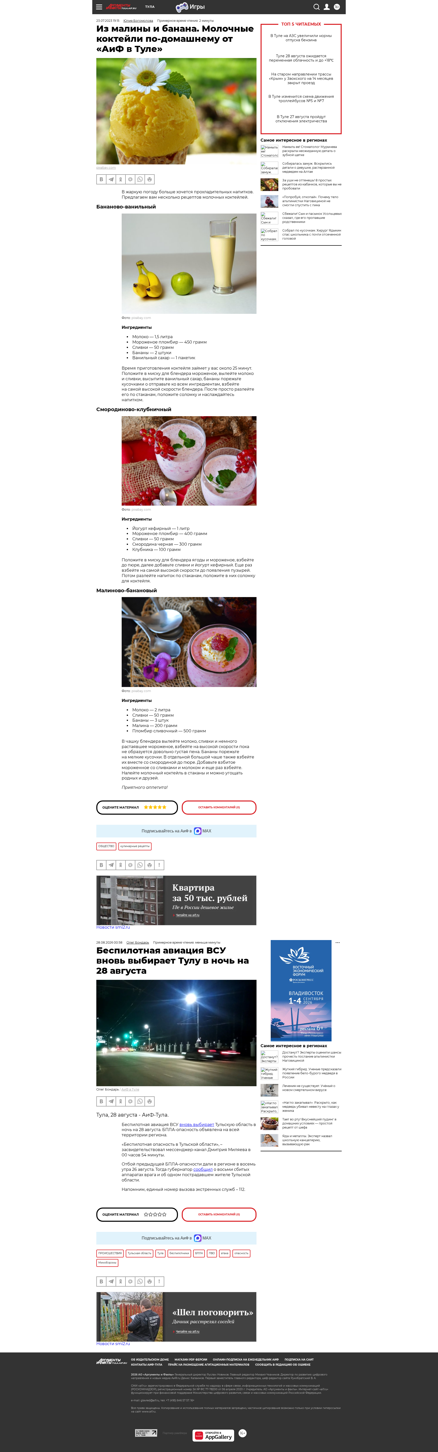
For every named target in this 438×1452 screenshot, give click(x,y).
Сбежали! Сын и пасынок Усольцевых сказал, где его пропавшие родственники (312, 218)
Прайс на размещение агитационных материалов (208, 1364)
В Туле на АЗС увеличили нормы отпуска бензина (301, 38)
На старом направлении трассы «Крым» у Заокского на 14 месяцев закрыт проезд (301, 78)
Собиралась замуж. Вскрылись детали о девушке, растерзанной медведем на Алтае (308, 168)
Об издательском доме (150, 1359)
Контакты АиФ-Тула (146, 1364)
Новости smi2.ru (113, 927)
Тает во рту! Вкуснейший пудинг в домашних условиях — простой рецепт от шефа (309, 1123)
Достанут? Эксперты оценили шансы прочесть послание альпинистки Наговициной (311, 1056)
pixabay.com (106, 167)
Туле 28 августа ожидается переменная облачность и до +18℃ (301, 58)
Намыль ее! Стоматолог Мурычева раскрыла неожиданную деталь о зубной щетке (309, 151)
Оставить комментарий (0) (219, 807)
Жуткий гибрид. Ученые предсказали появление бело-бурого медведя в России (311, 1073)
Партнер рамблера (175, 1433)
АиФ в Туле (130, 1089)
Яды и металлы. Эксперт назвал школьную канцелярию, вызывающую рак (307, 1140)
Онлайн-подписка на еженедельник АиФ (246, 1359)
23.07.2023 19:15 (107, 21)
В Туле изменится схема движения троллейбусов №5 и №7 (301, 98)
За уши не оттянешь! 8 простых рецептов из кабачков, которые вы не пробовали (311, 184)
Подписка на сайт (299, 1359)
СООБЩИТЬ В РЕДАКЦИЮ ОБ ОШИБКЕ (283, 1364)
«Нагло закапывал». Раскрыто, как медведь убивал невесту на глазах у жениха (310, 1107)
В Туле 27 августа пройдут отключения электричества (301, 119)
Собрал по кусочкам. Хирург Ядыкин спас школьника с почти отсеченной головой (311, 234)
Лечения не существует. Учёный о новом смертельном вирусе (308, 1088)
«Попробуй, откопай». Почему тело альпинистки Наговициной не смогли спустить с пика (310, 201)
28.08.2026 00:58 (109, 942)
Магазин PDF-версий (191, 1359)
